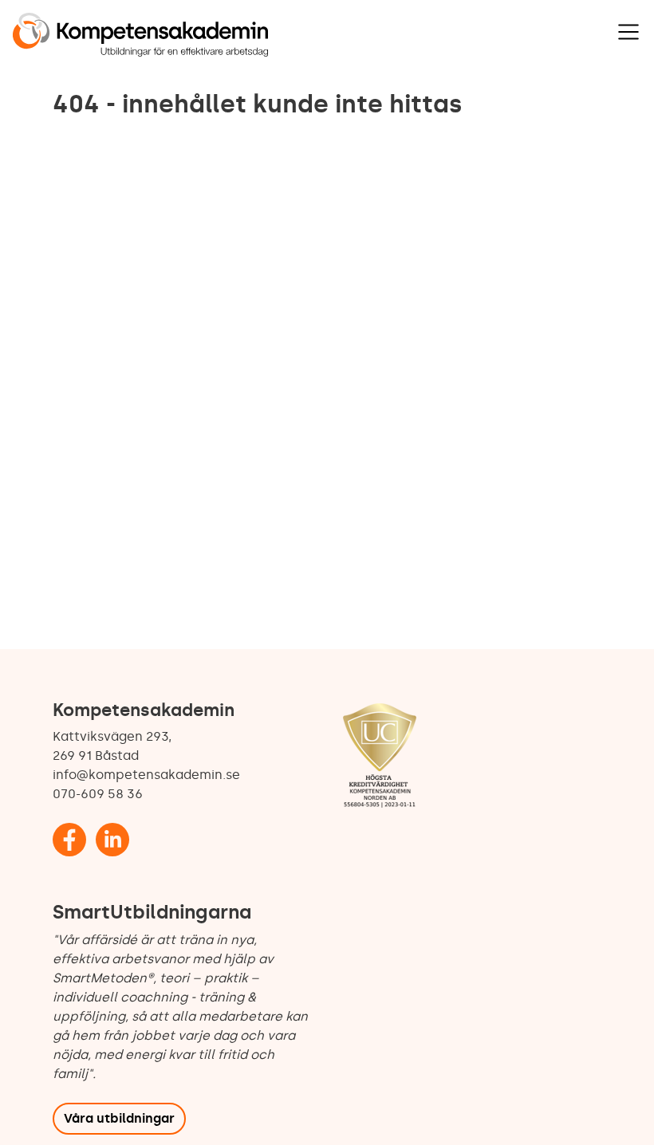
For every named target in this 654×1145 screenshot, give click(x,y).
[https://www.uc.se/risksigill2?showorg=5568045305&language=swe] (380, 757)
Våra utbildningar (119, 1118)
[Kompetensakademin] (140, 35)
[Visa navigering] (628, 32)
